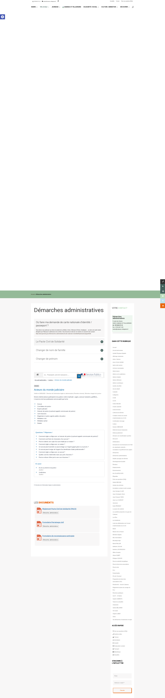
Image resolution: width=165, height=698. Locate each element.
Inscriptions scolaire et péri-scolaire (122, 488)
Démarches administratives (120, 455)
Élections (115, 464)
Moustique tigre (117, 540)
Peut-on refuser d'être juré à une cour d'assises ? (54, 457)
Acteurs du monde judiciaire (63, 380)
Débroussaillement (118, 433)
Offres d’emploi (117, 552)
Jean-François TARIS (118, 497)
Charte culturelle (117, 406)
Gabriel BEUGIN (117, 482)
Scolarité (116, 643)
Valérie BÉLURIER (117, 607)
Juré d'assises (41, 413)
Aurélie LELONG (117, 386)
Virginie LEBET (117, 613)
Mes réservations (117, 537)
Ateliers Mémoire (117, 380)
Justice (50, 380)
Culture (114, 424)
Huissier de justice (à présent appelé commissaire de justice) (56, 411)
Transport (116, 649)
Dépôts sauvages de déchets (120, 458)
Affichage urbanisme (118, 356)
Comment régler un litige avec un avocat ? (52, 452)
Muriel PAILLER (117, 543)
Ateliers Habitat (117, 377)
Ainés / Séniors (117, 359)
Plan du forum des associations (121, 564)
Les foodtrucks (116, 520)
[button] (2, 16)
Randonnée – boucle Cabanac (121, 584)
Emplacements (116, 467)
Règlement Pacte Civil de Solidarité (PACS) (59, 509)
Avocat (39, 404)
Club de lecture (117, 409)
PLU (114, 570)
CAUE (114, 398)
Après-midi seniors (117, 365)
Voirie (114, 616)
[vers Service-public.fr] (91, 375)
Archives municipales (118, 368)
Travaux (116, 637)
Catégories (115, 395)
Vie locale (43, 7)
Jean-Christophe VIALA (119, 494)
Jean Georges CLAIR (118, 491)
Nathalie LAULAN (117, 546)
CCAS (114, 400)
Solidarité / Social (90, 7)
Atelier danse (116, 371)
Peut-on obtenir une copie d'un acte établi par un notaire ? (56, 441)
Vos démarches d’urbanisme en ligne (122, 619)
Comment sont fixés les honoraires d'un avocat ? (54, 439)
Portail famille (116, 573)
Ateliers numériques (118, 383)
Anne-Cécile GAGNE (118, 362)
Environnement (117, 470)
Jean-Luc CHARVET (118, 500)
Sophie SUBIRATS (117, 599)
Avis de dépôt (116, 389)
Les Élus (115, 517)
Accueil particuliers (41, 380)
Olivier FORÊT (116, 555)
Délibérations (116, 441)
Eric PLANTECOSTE (118, 473)
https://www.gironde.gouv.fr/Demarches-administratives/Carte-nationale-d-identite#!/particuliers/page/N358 (63, 333)
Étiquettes (115, 476)
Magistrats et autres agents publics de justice (51, 416)
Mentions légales (117, 534)
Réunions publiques (118, 593)
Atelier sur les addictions (119, 374)
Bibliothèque (117, 652)
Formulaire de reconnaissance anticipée (58, 536)
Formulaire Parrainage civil (53, 522)
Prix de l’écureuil (117, 576)
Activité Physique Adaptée (119, 353)
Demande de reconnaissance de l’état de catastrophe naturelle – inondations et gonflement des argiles (122, 447)
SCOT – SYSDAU (117, 596)
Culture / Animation (108, 7)
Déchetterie (117, 640)
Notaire (39, 423)
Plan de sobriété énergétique (120, 561)
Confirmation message (118, 421)
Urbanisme (115, 604)
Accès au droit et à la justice (47, 468)
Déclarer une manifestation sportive (122, 436)
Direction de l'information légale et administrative (48, 485)
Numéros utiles (118, 634)
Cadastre (115, 392)
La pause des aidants (118, 509)
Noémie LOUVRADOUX (119, 549)
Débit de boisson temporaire (120, 430)
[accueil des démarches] (37, 374)
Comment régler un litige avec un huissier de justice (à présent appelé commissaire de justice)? (68, 436)
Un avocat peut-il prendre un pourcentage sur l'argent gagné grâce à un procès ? (64, 447)
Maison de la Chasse (118, 531)
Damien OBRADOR (118, 427)
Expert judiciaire (42, 409)
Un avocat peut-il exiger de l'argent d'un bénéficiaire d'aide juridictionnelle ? (62, 449)
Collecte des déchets (118, 412)
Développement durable (119, 461)
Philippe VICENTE (117, 558)
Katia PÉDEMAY (117, 506)
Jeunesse (55, 7)
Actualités (112, 1)
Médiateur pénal (42, 421)
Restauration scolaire (119, 646)
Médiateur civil (41, 418)
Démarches (116, 452)
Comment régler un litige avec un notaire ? (52, 444)
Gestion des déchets (118, 485)
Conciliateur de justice (44, 406)
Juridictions (42, 472)
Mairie (33, 7)
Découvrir (124, 7)
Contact (117, 1)
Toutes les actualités (118, 602)
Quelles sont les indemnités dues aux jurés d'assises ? (56, 454)
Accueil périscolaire (118, 350)
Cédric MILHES (117, 403)
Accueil (33, 294)
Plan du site (116, 567)
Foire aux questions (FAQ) (127, 1)
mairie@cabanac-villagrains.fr (120, 329)
